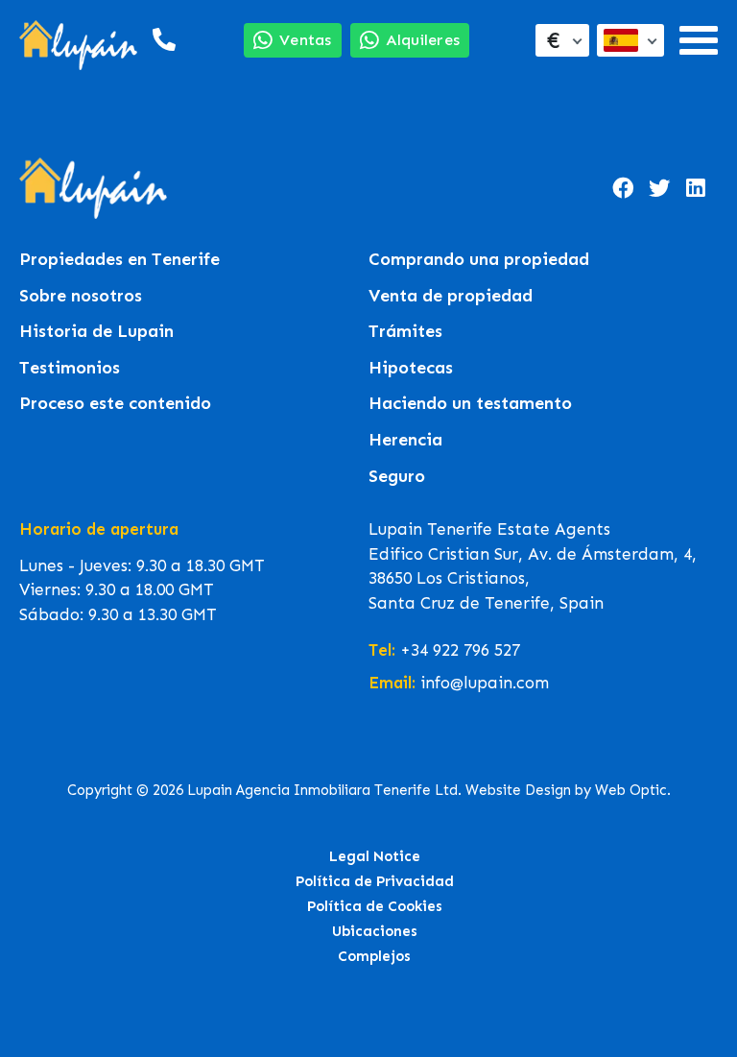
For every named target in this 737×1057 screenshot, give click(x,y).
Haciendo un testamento (470, 404)
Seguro (396, 477)
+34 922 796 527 (460, 650)
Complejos (374, 956)
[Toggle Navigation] (698, 40)
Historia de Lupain (96, 332)
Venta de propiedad (450, 296)
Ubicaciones (374, 931)
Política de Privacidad (375, 881)
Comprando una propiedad (478, 260)
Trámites (405, 332)
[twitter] (659, 188)
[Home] (78, 39)
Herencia (405, 440)
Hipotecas (410, 368)
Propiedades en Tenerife (119, 260)
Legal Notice (374, 856)
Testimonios (69, 368)
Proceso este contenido (115, 404)
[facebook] (622, 188)
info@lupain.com (484, 682)
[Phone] (162, 39)
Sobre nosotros (80, 296)
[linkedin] (695, 188)
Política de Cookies (374, 906)
